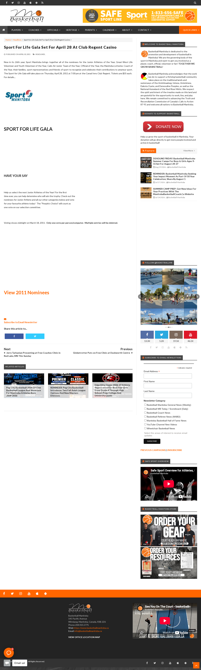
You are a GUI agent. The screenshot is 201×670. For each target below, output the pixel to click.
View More (188, 150)
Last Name (149, 391)
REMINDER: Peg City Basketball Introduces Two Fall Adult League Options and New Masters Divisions (67, 391)
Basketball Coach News (158, 413)
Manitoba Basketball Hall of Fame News (166, 420)
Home (8, 40)
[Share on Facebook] (14, 336)
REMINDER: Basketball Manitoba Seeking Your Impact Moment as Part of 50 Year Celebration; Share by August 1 (174, 176)
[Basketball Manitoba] (27, 16)
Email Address (152, 371)
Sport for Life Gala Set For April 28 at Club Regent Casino (60, 47)
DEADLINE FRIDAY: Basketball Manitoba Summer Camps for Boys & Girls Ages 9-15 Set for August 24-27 (174, 161)
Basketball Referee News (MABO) (163, 416)
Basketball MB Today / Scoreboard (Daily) (167, 409)
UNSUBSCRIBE (174, 450)
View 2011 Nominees (26, 292)
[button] (140, 296)
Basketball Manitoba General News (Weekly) (169, 405)
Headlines (17, 40)
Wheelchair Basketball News (161, 428)
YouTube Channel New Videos (162, 424)
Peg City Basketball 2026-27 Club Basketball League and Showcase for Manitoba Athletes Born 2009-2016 (23, 391)
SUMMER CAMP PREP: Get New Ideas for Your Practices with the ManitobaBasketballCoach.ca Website (174, 191)
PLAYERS (16, 30)
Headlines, (40, 54)
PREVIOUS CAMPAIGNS (153, 450)
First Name (149, 381)
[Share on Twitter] (35, 336)
